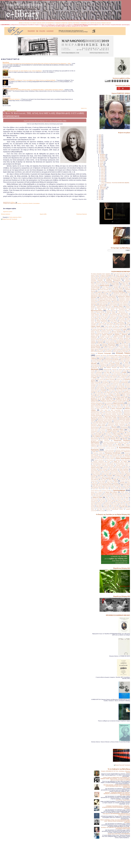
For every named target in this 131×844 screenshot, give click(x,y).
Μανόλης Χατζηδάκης (121, 396)
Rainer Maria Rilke (115, 506)
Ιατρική (124, 371)
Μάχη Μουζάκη (120, 407)
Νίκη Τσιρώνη (102, 431)
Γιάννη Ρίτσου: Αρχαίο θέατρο (123, 800)
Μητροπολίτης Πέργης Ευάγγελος (104, 420)
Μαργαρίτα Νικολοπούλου (107, 401)
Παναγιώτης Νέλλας (113, 454)
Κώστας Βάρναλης (121, 386)
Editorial (121, 494)
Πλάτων (108, 461)
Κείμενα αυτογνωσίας (96, 382)
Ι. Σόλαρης (120, 369)
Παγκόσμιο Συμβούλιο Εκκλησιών (123, 450)
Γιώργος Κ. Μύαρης (102, 324)
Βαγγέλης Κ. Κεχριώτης (112, 305)
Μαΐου (101, 164)
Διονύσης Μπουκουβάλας (113, 343)
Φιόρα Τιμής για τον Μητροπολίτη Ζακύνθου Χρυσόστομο (106, 484)
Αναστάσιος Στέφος (124, 282)
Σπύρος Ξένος (102, 470)
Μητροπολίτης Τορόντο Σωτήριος (98, 424)
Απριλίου (102, 166)
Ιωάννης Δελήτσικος (102, 375)
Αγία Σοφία (113, 276)
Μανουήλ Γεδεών (101, 397)
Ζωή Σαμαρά (111, 365)
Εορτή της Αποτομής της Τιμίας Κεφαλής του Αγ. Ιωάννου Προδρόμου (25, 70)
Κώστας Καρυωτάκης (110, 387)
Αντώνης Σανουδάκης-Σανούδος (117, 289)
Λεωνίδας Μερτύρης (118, 391)
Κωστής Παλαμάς (110, 388)
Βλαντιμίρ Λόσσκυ (121, 310)
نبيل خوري (109, 510)
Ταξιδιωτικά (126, 478)
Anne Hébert (106, 493)
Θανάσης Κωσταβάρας (118, 366)
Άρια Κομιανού (98, 292)
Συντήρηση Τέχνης (119, 475)
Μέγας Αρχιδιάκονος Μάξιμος (103, 408)
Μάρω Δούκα (112, 407)
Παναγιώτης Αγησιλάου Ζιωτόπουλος (106, 451)
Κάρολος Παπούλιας (109, 379)
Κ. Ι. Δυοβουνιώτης (123, 376)
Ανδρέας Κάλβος (115, 284)
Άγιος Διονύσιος (121, 276)
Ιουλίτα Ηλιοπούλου (116, 372)
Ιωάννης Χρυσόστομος (105, 376)
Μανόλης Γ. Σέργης (111, 396)
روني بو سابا (101, 510)
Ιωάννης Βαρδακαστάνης (118, 373)
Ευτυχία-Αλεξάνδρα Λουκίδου (106, 362)
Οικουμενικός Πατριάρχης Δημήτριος (111, 442)
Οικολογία (125, 439)
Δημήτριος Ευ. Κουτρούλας (118, 339)
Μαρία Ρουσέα (101, 404)
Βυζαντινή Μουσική (100, 312)
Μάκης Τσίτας (102, 396)
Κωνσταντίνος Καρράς (117, 383)
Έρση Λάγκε (99, 359)
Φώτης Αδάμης (126, 484)
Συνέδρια (102, 475)
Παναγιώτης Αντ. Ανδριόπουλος (123, 451)
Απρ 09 (103, 179)
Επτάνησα (101, 358)
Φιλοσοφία (115, 483)
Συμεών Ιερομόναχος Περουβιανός (118, 474)
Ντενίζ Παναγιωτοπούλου (110, 437)
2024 (100, 138)
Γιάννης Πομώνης (121, 319)
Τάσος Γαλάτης (104, 479)
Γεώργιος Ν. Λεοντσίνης (115, 315)
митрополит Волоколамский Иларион (114, 509)
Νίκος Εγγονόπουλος (97, 435)
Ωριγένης (93, 492)
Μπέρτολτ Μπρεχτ (94, 428)
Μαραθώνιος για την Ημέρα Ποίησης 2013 (102, 399)
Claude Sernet (98, 494)
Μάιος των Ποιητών (115, 395)
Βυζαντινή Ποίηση (111, 312)
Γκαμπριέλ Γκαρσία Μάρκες (97, 329)
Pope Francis (99, 506)
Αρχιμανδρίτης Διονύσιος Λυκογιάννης (108, 300)
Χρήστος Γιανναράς (114, 488)
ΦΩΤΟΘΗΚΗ (76, 23)
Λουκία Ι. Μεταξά (115, 392)
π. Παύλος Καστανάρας (109, 450)
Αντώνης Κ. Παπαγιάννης (107, 288)
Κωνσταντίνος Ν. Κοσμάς (103, 384)
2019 (100, 145)
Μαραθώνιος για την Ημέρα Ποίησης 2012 (117, 397)
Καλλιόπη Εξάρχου (122, 377)
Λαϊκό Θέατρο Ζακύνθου (122, 388)
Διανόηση (100, 342)
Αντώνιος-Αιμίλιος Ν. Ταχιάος (104, 291)
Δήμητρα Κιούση (124, 333)
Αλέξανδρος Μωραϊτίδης (97, 280)
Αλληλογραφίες (109, 281)
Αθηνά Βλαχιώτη (100, 278)
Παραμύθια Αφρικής (105, 455)
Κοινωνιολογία (124, 382)
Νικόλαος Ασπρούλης (123, 431)
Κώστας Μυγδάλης (121, 387)
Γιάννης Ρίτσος (113, 321)
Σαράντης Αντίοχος (95, 467)
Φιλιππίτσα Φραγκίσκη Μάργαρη (105, 483)
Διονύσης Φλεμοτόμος (108, 345)
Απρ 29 (103, 169)
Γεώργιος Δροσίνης (124, 314)
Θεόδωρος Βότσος (124, 367)
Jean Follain (125, 498)
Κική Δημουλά (105, 382)
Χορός (93, 488)
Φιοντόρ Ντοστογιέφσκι (125, 483)
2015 (100, 151)
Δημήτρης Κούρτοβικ (105, 337)
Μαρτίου (102, 185)
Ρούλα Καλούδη (101, 465)
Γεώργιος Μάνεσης (104, 315)
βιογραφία (108, 310)
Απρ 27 (103, 172)
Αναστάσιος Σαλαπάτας (112, 282)
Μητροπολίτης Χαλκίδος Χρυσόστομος (116, 424)
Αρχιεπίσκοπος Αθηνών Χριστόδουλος (120, 295)
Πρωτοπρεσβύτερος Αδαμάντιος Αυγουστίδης (100, 462)
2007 (100, 199)
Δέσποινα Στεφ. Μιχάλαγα (102, 333)
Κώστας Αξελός (112, 386)
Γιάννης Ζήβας (104, 318)
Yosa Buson (99, 509)
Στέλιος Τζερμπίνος (125, 473)
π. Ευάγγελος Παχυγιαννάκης (124, 446)
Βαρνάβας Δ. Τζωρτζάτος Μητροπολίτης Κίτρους (101, 306)
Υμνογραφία (122, 482)
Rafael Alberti (106, 506)
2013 (100, 190)
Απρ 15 (103, 176)
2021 (100, 142)
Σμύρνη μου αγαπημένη (14, 99)
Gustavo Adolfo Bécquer (118, 497)
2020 (100, 144)
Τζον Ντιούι (95, 482)
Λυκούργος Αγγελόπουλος (98, 393)
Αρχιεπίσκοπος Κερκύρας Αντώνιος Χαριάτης (107, 298)
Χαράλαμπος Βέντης (104, 487)
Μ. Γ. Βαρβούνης (109, 393)
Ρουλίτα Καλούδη (110, 465)
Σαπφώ (126, 466)
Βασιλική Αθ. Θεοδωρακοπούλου (119, 309)
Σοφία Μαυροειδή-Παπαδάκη (116, 467)
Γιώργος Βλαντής (109, 323)
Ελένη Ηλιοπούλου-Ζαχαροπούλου (121, 350)
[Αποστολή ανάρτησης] (16, 202)
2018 (100, 147)
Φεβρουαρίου (103, 187)
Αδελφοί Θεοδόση (104, 277)
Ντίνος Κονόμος (121, 437)
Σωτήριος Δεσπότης (102, 476)
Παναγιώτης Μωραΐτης (103, 454)
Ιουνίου (102, 163)
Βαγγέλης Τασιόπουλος (123, 305)
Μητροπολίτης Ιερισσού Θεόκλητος (110, 415)
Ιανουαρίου (102, 188)
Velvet (123, 507)
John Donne (103, 500)
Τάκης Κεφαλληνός (106, 478)
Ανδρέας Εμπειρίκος (105, 284)
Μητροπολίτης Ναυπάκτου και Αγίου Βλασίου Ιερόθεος (104, 417)
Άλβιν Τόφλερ (125, 278)
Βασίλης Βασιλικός (111, 307)
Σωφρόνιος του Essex (112, 476)
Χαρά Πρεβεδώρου (95, 487)
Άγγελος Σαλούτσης (120, 275)
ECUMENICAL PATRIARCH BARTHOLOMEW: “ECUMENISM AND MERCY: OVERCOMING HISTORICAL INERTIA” (36, 89)
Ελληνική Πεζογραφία (104, 353)
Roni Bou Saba (124, 506)
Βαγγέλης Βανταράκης (100, 305)
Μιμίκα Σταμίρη (101, 425)
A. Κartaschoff (100, 492)
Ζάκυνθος (94, 363)
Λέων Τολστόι (109, 391)
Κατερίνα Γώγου (119, 379)
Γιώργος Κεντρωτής (123, 324)
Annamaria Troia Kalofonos (96, 493)
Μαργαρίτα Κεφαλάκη (95, 401)
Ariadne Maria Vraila (115, 493)
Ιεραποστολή (99, 372)
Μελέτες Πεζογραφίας (117, 408)
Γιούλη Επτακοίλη (107, 322)
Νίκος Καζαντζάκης (106, 436)
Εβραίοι (126, 347)
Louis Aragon (102, 501)
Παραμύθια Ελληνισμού (117, 455)
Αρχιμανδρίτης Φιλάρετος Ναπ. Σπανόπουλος (119, 302)
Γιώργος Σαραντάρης (119, 326)
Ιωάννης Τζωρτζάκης (95, 376)
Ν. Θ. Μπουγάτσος (115, 428)
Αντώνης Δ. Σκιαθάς (95, 288)
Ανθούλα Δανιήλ (104, 285)
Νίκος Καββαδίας (96, 436)
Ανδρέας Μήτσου (94, 285)
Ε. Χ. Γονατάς (120, 347)
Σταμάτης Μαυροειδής (123, 470)
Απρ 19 (103, 173)
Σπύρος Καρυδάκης (123, 469)
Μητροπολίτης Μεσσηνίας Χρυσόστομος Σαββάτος (116, 416)
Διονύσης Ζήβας (120, 342)
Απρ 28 (103, 170)
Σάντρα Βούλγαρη (119, 466)
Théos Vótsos (110, 507)
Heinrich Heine (94, 498)
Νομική (100, 437)
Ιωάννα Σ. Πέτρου (107, 373)
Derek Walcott (115, 494)
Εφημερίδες (117, 362)
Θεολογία (94, 369)
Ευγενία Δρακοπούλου (125, 359)
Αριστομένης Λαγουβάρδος (119, 292)
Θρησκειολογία (107, 369)
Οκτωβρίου (102, 157)
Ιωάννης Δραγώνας (112, 375)
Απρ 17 (103, 175)
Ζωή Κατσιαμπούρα (95, 365)
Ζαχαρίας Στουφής (115, 363)
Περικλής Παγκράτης (109, 460)
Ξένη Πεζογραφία (105, 439)
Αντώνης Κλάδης (118, 288)
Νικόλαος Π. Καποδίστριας (118, 432)
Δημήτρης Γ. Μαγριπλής (121, 334)
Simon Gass (93, 507)
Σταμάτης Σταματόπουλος (96, 471)
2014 (100, 153)
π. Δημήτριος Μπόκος (111, 446)
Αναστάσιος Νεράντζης (101, 282)
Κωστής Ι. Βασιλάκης (100, 388)
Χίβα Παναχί (127, 487)
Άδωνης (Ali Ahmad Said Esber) (116, 277)
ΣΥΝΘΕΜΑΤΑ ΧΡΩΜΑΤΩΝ (61, 23)
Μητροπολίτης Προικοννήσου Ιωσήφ (104, 421)
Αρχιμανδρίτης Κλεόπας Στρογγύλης (120, 301)
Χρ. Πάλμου (99, 488)
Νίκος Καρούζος (115, 436)
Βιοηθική (114, 310)
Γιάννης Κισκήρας (112, 318)
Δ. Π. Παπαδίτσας (117, 330)
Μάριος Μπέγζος (117, 405)
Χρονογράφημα (36, 203)
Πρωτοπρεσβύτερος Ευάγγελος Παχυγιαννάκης (103, 464)
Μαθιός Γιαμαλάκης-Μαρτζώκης (102, 395)
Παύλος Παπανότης (101, 458)
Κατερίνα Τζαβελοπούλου (114, 380)
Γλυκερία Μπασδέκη (116, 329)
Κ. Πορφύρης (102, 377)
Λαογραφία (103, 390)
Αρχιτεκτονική (94, 304)
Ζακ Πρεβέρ (125, 362)
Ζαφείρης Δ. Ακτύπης (104, 363)
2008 (100, 197)
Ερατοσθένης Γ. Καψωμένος (118, 358)
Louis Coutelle (110, 501)
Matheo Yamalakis (117, 502)
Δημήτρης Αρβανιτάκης (107, 334)
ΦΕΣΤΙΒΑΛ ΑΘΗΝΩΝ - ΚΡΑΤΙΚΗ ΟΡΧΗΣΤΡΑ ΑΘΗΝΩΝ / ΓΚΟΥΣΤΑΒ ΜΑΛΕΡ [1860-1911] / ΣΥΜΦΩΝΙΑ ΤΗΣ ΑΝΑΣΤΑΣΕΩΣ (116, 786)
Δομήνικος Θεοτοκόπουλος (109, 347)
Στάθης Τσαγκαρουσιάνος (112, 470)
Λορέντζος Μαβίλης (106, 392)
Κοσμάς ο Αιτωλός (95, 383)
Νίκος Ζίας (106, 435)
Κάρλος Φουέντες (100, 379)
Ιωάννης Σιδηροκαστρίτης (123, 375)
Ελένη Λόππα (123, 351)
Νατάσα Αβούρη (94, 429)
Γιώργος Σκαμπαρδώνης (101, 327)
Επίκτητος (105, 355)
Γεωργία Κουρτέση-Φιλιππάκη (111, 314)
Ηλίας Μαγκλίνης (95, 366)
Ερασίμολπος (108, 358)
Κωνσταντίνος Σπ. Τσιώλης (116, 384)
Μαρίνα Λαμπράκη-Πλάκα (96, 405)
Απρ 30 (103, 167)
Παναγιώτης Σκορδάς (124, 454)
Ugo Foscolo (117, 507)
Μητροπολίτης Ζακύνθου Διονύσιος (113, 414)
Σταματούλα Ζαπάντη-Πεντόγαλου (111, 471)
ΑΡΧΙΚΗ (21, 23)
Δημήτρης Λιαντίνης (113, 338)
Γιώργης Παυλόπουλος (118, 322)
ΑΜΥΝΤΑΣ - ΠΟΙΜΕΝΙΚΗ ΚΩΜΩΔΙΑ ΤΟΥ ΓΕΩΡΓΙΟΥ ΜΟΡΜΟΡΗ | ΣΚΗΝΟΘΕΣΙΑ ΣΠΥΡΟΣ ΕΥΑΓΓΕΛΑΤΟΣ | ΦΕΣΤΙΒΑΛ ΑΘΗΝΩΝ (117, 794)
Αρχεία (109, 293)
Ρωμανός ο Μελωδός (121, 465)
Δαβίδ (124, 330)
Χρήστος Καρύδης (124, 488)
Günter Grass (108, 497)
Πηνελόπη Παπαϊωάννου (98, 461)
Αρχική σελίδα (43, 214)
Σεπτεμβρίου (103, 158)
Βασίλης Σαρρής (102, 309)
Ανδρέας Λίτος (125, 284)
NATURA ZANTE (41, 23)
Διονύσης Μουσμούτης (101, 343)
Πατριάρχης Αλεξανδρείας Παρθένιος (112, 457)
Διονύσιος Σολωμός (96, 347)
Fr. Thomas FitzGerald (95, 496)
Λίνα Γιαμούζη (98, 392)
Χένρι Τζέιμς (120, 487)
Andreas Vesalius (124, 492)
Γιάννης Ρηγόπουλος (102, 321)
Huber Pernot (109, 498)
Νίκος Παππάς (94, 437)
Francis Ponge (105, 496)
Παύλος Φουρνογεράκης (123, 458)
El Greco (126, 494)
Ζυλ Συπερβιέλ (125, 363)
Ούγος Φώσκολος (95, 443)
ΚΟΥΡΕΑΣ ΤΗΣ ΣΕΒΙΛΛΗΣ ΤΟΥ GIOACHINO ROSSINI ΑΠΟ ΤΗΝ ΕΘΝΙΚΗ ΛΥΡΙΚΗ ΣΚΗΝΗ (115, 828)
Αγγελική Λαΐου (125, 273)
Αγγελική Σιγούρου (95, 275)
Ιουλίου (102, 161)
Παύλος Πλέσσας (110, 458)
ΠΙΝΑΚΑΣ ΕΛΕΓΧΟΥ (106, 23)
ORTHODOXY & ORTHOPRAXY (10, 88)
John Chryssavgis (94, 500)
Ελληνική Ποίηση (123, 353)
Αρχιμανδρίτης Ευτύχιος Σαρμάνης (104, 301)
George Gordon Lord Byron (115, 496)
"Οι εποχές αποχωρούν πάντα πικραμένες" (101, 273)
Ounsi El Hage (106, 505)
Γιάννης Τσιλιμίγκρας (95, 322)
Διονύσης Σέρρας (95, 345)
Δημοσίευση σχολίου (7, 211)
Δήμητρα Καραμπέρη (114, 333)
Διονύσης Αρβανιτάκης (110, 342)
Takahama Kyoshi (101, 507)
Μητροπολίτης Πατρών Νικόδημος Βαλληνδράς (107, 419)
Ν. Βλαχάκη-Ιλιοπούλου (105, 428)
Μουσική (19, 203)
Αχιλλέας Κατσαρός (113, 304)
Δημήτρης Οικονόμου (95, 339)
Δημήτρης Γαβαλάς (95, 335)
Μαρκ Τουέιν (125, 405)
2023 (100, 139)
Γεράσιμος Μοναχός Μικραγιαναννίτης (120, 313)
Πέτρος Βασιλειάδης (126, 460)
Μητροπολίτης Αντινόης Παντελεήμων (113, 411)
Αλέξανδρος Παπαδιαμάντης (113, 280)
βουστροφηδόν (7, 98)
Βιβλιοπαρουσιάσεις (97, 310)
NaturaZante (6, 62)
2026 (100, 135)
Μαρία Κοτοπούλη (118, 403)
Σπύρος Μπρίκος (94, 470)
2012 (100, 191)
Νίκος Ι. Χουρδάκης (114, 435)
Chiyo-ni (123, 493)
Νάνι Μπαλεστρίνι (124, 428)
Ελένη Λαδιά (115, 351)
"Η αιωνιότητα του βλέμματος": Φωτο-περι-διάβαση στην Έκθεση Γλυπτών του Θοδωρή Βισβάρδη (32, 80)
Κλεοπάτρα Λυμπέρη (115, 382)
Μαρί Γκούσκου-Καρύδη (120, 401)
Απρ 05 (103, 181)
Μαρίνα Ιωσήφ (125, 404)
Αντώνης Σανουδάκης (104, 289)
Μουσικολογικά (124, 427)
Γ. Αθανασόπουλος (122, 312)
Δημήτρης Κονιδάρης (118, 335)
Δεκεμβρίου (103, 154)
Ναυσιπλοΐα (102, 429)
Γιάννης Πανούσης (111, 319)
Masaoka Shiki (108, 502)
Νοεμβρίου (102, 156)
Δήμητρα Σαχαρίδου (95, 334)
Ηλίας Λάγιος (127, 365)
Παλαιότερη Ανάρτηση (81, 214)
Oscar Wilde (98, 505)
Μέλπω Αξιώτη (104, 410)
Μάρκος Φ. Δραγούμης (96, 407)
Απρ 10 (103, 178)
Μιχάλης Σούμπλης (120, 425)
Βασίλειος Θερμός (118, 306)
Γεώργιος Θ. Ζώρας (95, 315)
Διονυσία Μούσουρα (123, 345)
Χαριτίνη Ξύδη (114, 487)
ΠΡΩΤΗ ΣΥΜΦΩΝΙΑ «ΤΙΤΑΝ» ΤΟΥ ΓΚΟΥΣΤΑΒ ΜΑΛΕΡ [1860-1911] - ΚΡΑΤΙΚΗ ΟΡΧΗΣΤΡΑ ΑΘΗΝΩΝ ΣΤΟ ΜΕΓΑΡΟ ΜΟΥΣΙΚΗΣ (115, 821)
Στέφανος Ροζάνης (105, 474)
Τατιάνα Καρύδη (101, 481)
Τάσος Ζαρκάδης (112, 479)
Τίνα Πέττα (102, 482)
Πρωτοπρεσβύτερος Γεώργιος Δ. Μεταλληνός (120, 462)
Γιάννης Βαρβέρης (95, 318)
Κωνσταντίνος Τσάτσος (102, 386)
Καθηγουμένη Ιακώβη (111, 377)
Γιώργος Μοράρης (109, 326)
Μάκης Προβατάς (94, 396)
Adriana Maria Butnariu (111, 492)
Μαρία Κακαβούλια (108, 403)
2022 (100, 141)
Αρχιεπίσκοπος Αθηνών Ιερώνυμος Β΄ (100, 295)
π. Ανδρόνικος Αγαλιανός (107, 444)
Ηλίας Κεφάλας (119, 365)
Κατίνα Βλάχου (125, 380)
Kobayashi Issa (94, 501)
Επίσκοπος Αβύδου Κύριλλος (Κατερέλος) (118, 355)
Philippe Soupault (122, 505)
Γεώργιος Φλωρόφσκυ (123, 317)
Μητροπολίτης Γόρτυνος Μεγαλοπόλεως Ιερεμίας (112, 412)
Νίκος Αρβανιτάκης (100, 433)
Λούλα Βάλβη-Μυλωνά (125, 392)
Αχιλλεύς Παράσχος (123, 304)
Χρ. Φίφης (106, 488)
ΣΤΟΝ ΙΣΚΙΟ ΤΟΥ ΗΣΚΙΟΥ (30, 23)
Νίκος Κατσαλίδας (124, 436)
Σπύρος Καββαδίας (113, 469)
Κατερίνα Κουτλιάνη (103, 380)
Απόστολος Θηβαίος (117, 291)
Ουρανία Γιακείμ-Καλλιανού (108, 443)
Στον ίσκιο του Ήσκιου (8, 79)
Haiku (127, 497)
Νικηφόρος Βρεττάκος (112, 431)
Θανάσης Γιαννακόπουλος (106, 366)
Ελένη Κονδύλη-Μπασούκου (97, 351)
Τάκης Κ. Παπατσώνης (95, 478)
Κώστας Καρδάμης (100, 387)
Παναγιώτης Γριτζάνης (98, 453)
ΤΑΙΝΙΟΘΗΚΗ (83, 23)
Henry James (102, 498)
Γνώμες (124, 329)
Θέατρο (101, 367)
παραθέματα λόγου (24, 4)
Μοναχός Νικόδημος (105, 427)
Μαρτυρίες (105, 407)
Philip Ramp (113, 505)
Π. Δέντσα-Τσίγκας (102, 446)
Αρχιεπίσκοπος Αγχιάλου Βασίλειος (120, 293)
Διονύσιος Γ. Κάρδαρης (123, 346)
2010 (100, 194)
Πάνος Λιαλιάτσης (95, 455)
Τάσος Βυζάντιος (94, 479)
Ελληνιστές (98, 355)
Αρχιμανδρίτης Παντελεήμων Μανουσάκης (99, 302)
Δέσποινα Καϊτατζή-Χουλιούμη (103, 331)
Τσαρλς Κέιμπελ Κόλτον (112, 482)
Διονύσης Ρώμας (124, 343)
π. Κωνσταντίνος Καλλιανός (27, 203)
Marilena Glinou (100, 502)
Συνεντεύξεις (109, 475)
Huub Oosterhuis (117, 498)
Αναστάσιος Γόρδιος (119, 281)
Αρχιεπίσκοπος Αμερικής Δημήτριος (108, 297)
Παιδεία (94, 451)
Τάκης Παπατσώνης (118, 478)
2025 (100, 136)
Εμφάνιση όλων (84, 108)
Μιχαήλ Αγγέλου (110, 425)
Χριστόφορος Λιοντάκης (106, 490)
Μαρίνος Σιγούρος (108, 405)
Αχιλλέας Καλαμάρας (103, 304)
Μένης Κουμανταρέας (115, 410)
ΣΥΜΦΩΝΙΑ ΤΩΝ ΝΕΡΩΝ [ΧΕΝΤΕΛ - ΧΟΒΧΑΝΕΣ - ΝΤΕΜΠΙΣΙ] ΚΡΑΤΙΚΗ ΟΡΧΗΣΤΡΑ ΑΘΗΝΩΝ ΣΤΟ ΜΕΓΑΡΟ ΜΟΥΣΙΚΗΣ (116, 807)
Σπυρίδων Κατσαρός (103, 469)
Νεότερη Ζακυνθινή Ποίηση (115, 430)
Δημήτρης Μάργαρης (123, 338)
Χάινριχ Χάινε (125, 486)
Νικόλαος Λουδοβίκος (105, 432)
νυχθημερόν (6, 69)
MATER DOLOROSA (95, 23)
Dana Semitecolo (106, 494)
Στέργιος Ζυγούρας (96, 474)
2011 (100, 193)
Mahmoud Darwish (119, 501)
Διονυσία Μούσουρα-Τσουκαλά (98, 346)
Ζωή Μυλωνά (104, 365)
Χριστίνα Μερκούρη (95, 490)
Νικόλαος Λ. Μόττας (95, 432)
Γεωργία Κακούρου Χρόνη (96, 314)
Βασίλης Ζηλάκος (120, 307)
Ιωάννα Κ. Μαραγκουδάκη (96, 373)
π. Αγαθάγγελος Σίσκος (121, 443)
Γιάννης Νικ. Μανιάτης (101, 319)
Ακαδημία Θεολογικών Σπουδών (113, 278)
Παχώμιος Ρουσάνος (98, 460)
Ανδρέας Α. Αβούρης (95, 284)
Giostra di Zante (97, 497)
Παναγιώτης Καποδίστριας (113, 453)
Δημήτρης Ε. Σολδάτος (107, 335)
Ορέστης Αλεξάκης (124, 442)
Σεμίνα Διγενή (105, 467)
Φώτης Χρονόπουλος (108, 486)
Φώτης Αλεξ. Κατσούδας (97, 486)
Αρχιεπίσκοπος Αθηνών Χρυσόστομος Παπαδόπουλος (103, 296)
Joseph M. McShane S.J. (123, 500)
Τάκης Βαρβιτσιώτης (123, 476)
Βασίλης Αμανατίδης (101, 307)
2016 (100, 150)
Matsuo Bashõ (125, 502)
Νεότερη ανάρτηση (5, 214)
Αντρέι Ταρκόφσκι (114, 287)
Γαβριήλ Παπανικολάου (104, 313)
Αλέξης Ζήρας (101, 281)
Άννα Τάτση (123, 285)
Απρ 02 (103, 184)
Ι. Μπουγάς (114, 369)
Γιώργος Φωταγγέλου (112, 327)
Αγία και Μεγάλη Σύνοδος (103, 276)
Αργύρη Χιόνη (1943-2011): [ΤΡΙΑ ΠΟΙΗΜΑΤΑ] (119, 833)
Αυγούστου (103, 160)
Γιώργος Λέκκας (95, 326)
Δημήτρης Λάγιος (102, 338)
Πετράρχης (117, 460)
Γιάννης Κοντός (121, 318)
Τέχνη (115, 481)
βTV (89, 23)
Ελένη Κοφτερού (107, 351)
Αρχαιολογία (103, 293)
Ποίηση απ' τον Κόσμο (120, 461)
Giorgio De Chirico (126, 496)
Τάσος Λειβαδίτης (122, 479)
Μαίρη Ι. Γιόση (126, 395)
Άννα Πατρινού (116, 285)
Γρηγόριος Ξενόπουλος (107, 330)
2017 (100, 148)
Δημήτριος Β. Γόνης (106, 339)
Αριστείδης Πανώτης (108, 292)
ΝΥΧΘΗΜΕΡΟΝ (50, 23)
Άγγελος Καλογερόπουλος (107, 275)
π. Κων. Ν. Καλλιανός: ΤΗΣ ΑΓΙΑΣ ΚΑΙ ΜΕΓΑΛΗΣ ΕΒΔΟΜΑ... (115, 182)
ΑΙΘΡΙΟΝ (70, 23)
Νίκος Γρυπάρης (126, 433)
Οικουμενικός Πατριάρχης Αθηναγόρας (100, 440)
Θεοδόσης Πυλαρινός (112, 367)
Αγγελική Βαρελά (116, 273)
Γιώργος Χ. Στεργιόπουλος (124, 327)
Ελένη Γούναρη (100, 350)
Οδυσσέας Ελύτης (115, 439)
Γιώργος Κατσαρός (113, 324)
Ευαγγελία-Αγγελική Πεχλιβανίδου (111, 359)
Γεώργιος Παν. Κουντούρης (102, 317)
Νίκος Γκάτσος (109, 433)
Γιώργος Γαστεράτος (119, 323)
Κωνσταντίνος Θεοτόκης (106, 383)
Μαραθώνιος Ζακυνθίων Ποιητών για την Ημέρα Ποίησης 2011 (114, 400)
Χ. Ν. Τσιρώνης (118, 486)
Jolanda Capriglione (111, 500)
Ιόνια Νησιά (106, 372)
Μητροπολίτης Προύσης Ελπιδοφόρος (122, 421)
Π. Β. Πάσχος (118, 444)
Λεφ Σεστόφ (101, 391)
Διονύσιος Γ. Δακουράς (112, 346)
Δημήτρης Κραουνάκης (118, 337)
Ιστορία (124, 372)
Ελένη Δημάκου (108, 350)
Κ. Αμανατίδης (115, 376)
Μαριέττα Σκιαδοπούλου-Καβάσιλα (113, 404)
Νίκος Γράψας (117, 433)
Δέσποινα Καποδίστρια (117, 331)
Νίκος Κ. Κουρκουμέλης (124, 435)
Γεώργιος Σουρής (113, 317)
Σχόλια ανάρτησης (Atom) (15, 217)
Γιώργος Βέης (101, 323)
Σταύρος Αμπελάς (124, 471)
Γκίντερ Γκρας (108, 329)
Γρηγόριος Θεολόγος (95, 330)
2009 (100, 196)
